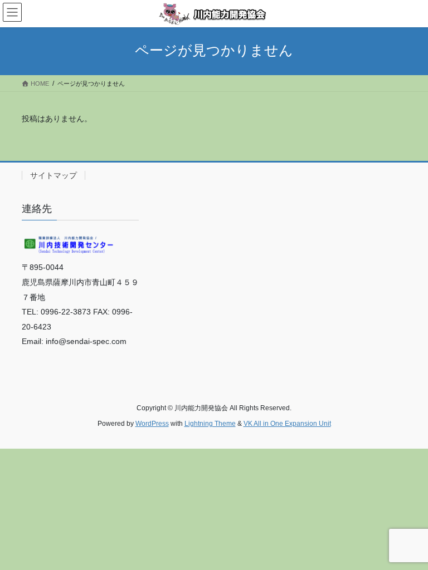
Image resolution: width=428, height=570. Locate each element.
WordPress (152, 424)
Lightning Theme (210, 424)
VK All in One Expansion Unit (287, 424)
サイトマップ (53, 175)
